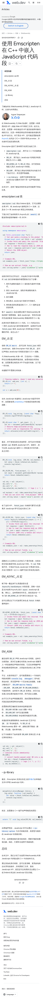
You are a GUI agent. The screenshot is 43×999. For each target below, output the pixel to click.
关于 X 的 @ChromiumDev (13, 968)
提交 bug (7, 937)
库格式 (31, 779)
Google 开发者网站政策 (27, 897)
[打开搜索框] (29, 2)
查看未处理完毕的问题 (11, 940)
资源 (16, 33)
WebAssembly (25, 33)
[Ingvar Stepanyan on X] (12, 118)
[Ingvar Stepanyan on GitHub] (15, 118)
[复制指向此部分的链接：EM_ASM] (14, 652)
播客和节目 (7, 960)
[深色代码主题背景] (39, 224)
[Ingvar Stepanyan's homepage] (18, 118)
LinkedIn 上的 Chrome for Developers (16, 975)
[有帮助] (18, 37)
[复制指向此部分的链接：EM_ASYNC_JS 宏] (24, 577)
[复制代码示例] (41, 224)
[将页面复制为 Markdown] (17, 63)
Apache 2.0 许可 (31, 894)
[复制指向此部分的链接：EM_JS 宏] (15, 339)
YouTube (6, 972)
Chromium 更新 (9, 953)
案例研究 (7, 956)
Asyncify (5, 139)
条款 (3, 989)
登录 (38, 3)
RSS (5, 979)
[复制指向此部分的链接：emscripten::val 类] (24, 196)
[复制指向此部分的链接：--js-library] (16, 772)
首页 (3, 33)
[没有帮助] (22, 37)
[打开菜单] (3, 2)
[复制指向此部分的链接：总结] (9, 849)
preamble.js (19, 402)
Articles (5, 9)
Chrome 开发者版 (10, 949)
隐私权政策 (11, 989)
